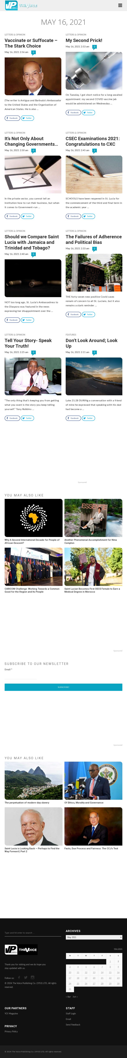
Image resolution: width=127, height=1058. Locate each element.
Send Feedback (73, 1025)
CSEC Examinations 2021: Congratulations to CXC (93, 141)
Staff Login (71, 1014)
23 (118, 978)
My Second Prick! (84, 40)
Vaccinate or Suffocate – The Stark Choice (31, 43)
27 (94, 984)
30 (118, 984)
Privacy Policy (11, 1032)
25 (78, 984)
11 (78, 973)
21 (102, 978)
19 (86, 978)
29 (110, 984)
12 (86, 973)
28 (102, 984)
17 (70, 978)
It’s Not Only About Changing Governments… (31, 141)
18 (78, 978)
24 (70, 984)
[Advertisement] (63, 460)
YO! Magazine (11, 1014)
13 (94, 973)
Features (71, 335)
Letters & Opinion (15, 35)
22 (110, 978)
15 (110, 973)
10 (70, 973)
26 (86, 984)
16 (118, 973)
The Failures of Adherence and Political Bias (94, 239)
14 (102, 973)
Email (8, 669)
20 (94, 978)
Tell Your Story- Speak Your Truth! (28, 343)
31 (70, 989)
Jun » (75, 997)
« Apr (68, 997)
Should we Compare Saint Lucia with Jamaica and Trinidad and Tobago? (32, 242)
